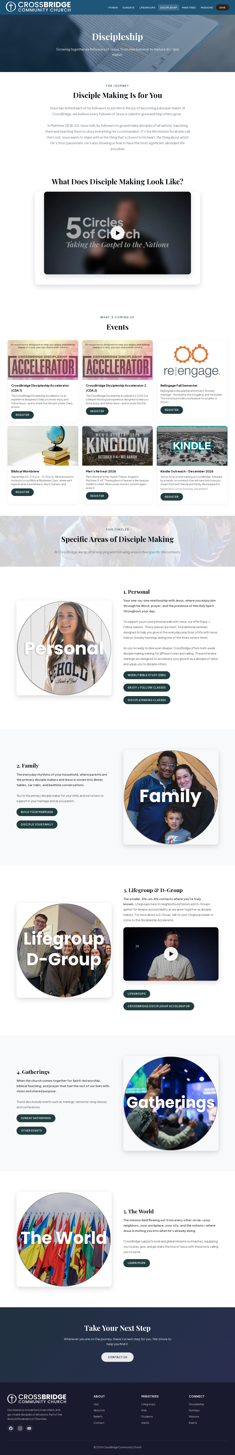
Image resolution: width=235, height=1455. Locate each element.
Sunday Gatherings (36, 1118)
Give (222, 7)
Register (22, 414)
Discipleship (168, 7)
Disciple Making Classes (147, 700)
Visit (96, 1404)
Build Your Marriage (37, 811)
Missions (207, 7)
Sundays (129, 7)
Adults (145, 1422)
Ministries (189, 7)
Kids (144, 1410)
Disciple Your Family (37, 824)
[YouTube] (29, 1428)
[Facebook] (10, 1428)
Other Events (31, 1130)
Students (147, 1416)
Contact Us (117, 1357)
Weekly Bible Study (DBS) (147, 675)
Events (193, 1422)
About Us (99, 1410)
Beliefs (98, 1416)
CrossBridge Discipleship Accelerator (159, 1006)
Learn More (137, 1262)
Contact (99, 1422)
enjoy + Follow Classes (147, 687)
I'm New (113, 7)
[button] (117, 233)
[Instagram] (20, 1428)
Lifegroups (147, 7)
